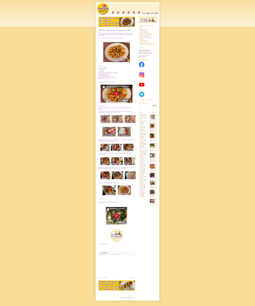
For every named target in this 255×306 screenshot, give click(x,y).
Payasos (141, 181)
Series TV (141, 186)
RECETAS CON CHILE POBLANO (146, 37)
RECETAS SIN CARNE (144, 32)
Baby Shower (142, 120)
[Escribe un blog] (102, 252)
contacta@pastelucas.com (147, 52)
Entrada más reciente (102, 277)
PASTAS (141, 28)
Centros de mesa (143, 131)
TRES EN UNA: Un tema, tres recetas (146, 25)
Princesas (141, 185)
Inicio (117, 277)
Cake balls (142, 126)
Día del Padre (142, 152)
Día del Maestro (142, 150)
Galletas (141, 160)
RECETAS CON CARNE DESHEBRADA (147, 44)
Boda (141, 123)
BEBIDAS (141, 39)
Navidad (141, 173)
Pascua (141, 177)
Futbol (141, 159)
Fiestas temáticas (143, 155)
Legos (141, 167)
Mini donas (142, 168)
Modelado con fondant (142, 171)
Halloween (142, 166)
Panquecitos (142, 176)
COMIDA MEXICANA (143, 29)
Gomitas (141, 163)
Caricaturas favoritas (142, 130)
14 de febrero (142, 114)
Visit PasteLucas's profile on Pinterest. (145, 99)
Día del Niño (142, 151)
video (112, 254)
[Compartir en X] (104, 252)
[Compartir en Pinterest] (106, 252)
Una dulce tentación (142, 190)
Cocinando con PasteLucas (106, 254)
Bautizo (141, 122)
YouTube (117, 254)
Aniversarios (142, 117)
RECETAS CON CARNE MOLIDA (146, 43)
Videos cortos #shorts (142, 195)
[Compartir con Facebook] (105, 252)
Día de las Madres (143, 147)
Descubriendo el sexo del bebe (143, 144)
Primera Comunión (143, 182)
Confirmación (142, 139)
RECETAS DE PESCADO (144, 36)
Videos (115, 254)
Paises (141, 175)
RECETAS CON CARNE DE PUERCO (147, 35)
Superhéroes (142, 187)
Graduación (142, 164)
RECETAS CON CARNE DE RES (146, 33)
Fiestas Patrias (142, 154)
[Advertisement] (116, 266)
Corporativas (142, 140)
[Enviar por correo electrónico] (101, 252)
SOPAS (141, 26)
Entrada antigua (131, 277)
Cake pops (142, 127)
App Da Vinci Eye (143, 118)
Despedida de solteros (142, 146)
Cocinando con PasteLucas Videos (142, 137)
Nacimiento (142, 172)
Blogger (134, 297)
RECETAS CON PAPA (144, 41)
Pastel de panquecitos (142, 180)
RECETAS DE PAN (143, 40)
